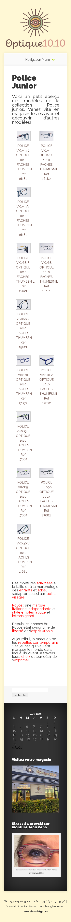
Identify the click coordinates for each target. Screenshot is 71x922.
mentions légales (35, 911)
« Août (17, 747)
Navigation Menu (37, 59)
